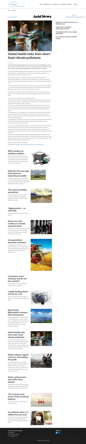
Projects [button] (69, 4)
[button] (51, 4)
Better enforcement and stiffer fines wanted (17, 379)
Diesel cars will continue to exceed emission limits (16, 223)
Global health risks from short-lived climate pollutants (16, 334)
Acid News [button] (55, 4)
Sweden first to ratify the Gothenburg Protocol (63, 28)
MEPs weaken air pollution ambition (16, 152)
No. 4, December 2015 (12, 17)
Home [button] (41, 4)
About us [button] (76, 4)
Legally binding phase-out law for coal (18, 292)
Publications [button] (63, 4)
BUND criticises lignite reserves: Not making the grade (18, 357)
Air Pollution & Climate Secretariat (18, 6)
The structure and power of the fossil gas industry (18, 396)
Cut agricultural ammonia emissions (17, 241)
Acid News (14, 10)
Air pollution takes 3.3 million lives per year (18, 413)
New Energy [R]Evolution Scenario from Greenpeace (17, 312)
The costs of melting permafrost (17, 191)
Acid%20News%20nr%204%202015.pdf (76, 17)
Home (9, 10)
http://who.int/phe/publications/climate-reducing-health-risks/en (29, 144)
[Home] (16, 3)
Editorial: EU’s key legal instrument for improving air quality (18, 173)
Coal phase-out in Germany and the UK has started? (17, 278)
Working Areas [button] (46, 4)
